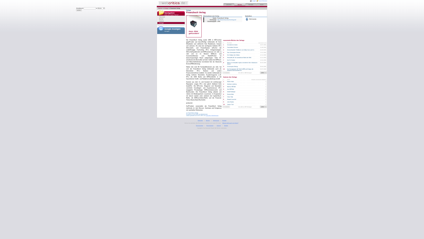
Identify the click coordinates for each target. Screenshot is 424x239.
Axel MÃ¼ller (230, 89)
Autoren (161, 21)
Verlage (166, 8)
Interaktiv (250, 4)
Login (254, 1)
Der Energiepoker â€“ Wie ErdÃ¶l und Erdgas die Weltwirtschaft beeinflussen (240, 69)
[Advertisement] (171, 46)
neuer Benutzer (263, 1)
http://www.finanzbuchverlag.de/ (226, 20)
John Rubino (230, 102)
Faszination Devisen (232, 47)
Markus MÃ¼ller (231, 86)
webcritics (229, 4)
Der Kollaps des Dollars (233, 55)
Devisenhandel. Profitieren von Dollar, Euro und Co (240, 50)
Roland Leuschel (231, 99)
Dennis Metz (230, 94)
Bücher (240, 4)
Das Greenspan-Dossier (233, 52)
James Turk (230, 104)
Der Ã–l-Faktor (231, 60)
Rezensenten (199, 125)
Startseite (200, 120)
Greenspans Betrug (232, 66)
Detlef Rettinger (231, 91)
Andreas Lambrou (232, 84)
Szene (261, 4)
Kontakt (224, 120)
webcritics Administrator (212, 115)
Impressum (216, 120)
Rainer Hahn (230, 81)
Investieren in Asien (232, 44)
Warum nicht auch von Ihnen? (230, 123)
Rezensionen (209, 125)
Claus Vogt (230, 96)
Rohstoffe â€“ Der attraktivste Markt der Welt (239, 57)
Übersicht (162, 17)
